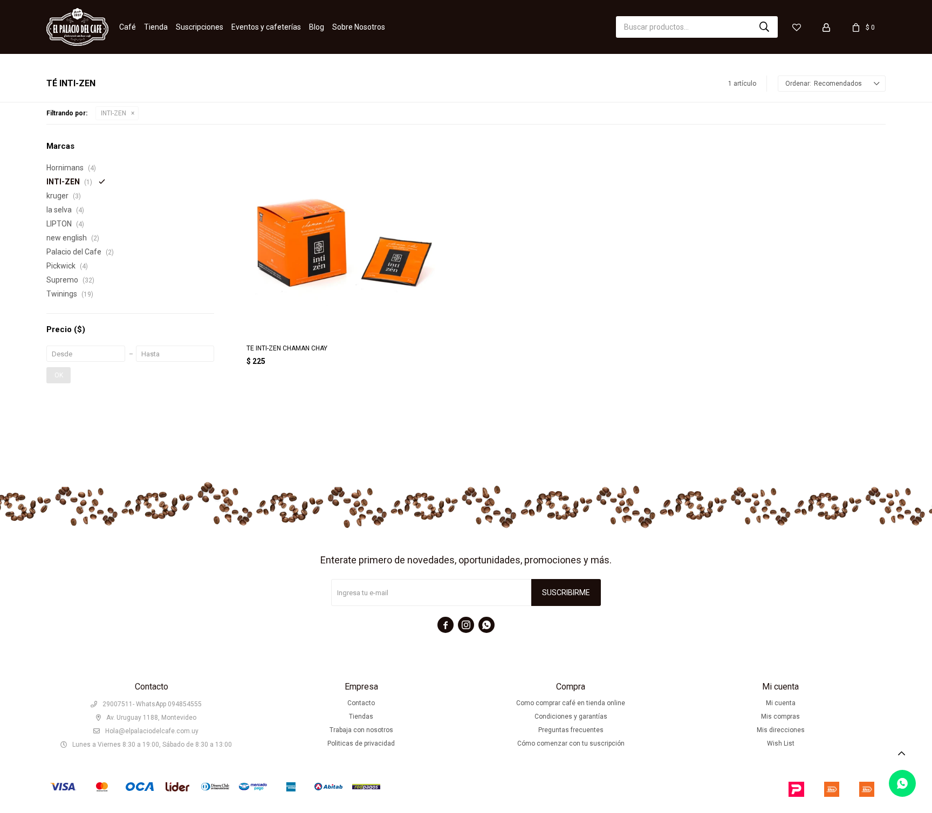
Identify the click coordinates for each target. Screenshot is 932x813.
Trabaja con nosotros (361, 730)
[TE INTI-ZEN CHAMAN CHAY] (343, 238)
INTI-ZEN (113, 113)
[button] (764, 27)
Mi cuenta (781, 703)
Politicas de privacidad (361, 743)
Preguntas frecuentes (571, 730)
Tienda (156, 27)
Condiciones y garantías (570, 716)
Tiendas (361, 716)
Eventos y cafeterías (266, 27)
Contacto (361, 703)
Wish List (780, 743)
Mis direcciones (781, 730)
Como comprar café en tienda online (570, 703)
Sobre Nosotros (358, 27)
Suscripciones (199, 27)
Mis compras (780, 716)
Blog (316, 27)
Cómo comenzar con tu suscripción (571, 743)
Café (127, 27)
